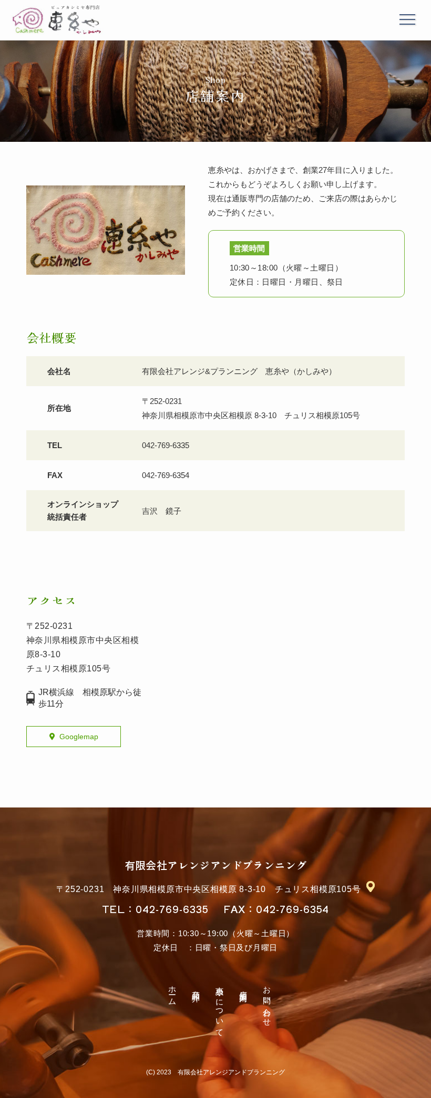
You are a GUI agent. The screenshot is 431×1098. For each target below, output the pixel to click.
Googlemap (78, 736)
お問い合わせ (267, 1002)
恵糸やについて (220, 1007)
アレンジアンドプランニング (216, 865)
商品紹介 (196, 987)
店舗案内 (243, 987)
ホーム (172, 991)
